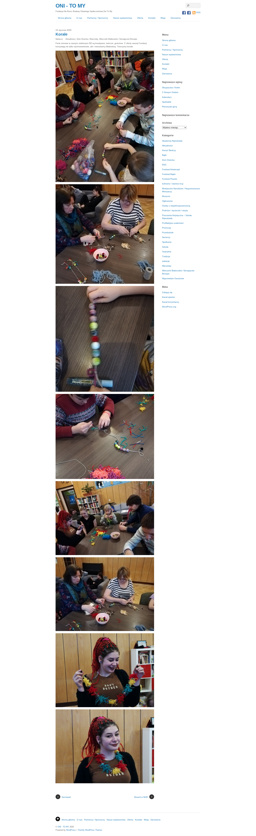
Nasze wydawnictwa (122, 18)
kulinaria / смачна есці (172, 183)
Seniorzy (166, 237)
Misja (163, 18)
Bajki (164, 155)
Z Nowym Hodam (170, 92)
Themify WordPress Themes (90, 830)
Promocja (166, 228)
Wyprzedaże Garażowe (173, 278)
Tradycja (166, 256)
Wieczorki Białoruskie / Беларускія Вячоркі (118, 39)
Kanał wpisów (168, 297)
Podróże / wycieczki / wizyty (175, 210)
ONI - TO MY (63, 827)
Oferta (140, 18)
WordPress (71, 830)
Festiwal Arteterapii (171, 169)
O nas (79, 18)
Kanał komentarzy (170, 302)
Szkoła (165, 247)
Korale (61, 34)
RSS (198, 12)
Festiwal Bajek (169, 174)
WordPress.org (169, 307)
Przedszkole (167, 232)
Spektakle (166, 102)
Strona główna (64, 18)
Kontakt (151, 18)
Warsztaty (93, 39)
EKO (164, 164)
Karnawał (64, 797)
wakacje (166, 261)
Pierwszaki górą (169, 106)
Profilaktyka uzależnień (173, 223)
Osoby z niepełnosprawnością (176, 206)
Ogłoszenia (167, 201)
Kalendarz (167, 97)
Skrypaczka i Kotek (171, 87)
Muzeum (166, 196)
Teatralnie (166, 251)
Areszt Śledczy (169, 150)
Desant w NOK (143, 797)
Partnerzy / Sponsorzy (97, 18)
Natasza (59, 39)
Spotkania (166, 242)
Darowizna (176, 18)
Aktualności (70, 39)
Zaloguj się (167, 292)
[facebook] (184, 13)
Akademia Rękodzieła (172, 141)
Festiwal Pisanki (169, 179)
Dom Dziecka (82, 39)
